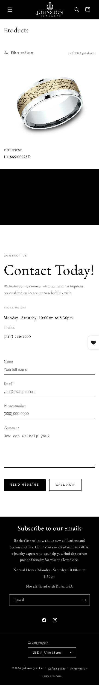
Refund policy (56, 668)
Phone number (15, 405)
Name (8, 361)
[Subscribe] (84, 600)
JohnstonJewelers (33, 668)
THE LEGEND (13, 150)
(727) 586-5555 (17, 336)
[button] (9, 9)
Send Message (24, 484)
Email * (9, 383)
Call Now (65, 485)
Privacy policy (78, 668)
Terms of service (52, 675)
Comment (11, 427)
